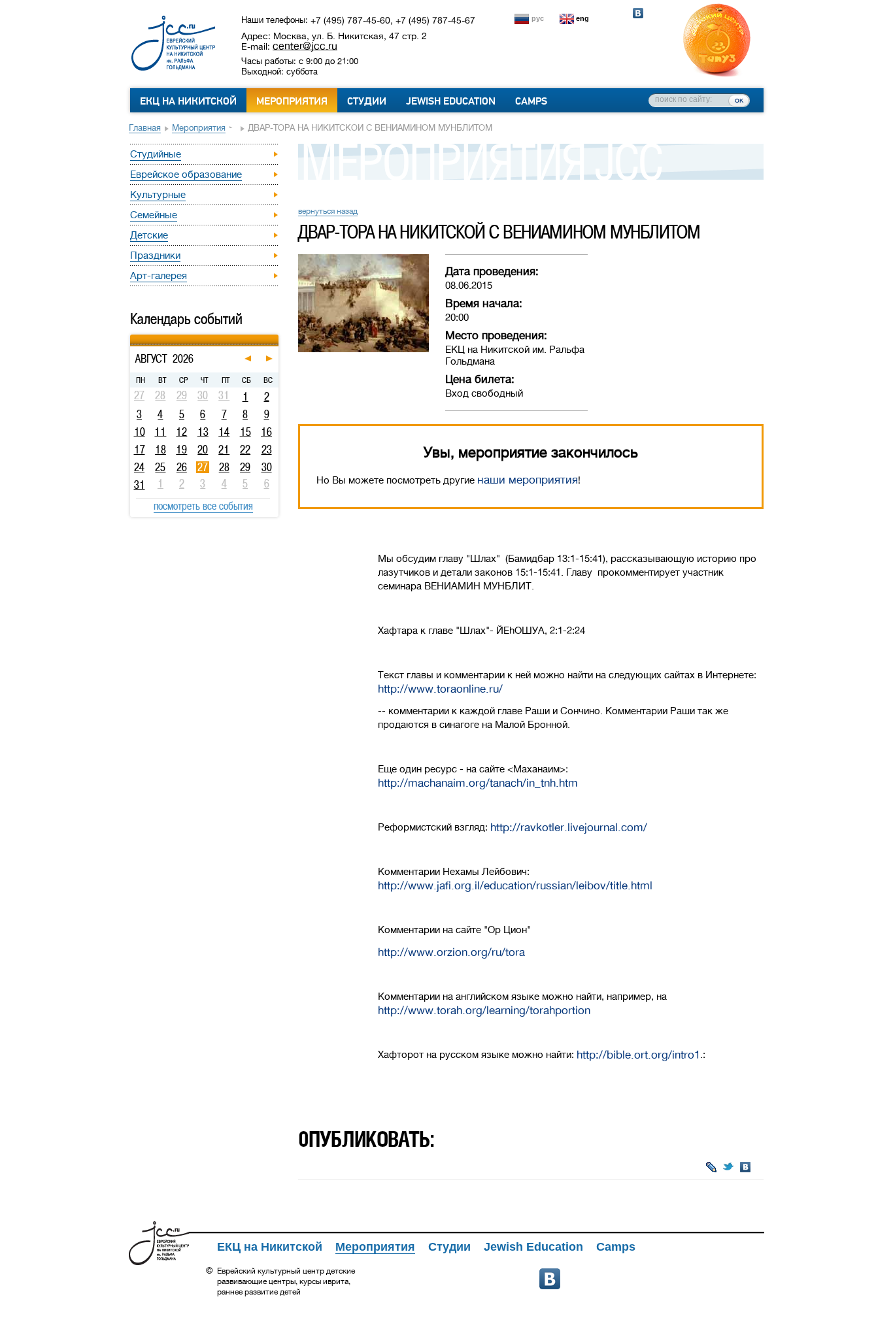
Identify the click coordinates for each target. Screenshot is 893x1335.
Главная (145, 128)
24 (139, 467)
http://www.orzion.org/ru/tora (451, 952)
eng (582, 18)
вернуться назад (328, 211)
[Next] (276, 336)
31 (139, 485)
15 (245, 432)
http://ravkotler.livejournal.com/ (568, 827)
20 (202, 449)
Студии (366, 101)
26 (182, 467)
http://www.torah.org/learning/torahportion (484, 1010)
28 (224, 467)
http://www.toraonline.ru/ (440, 689)
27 (202, 467)
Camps (531, 101)
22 (245, 449)
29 (245, 467)
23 (266, 449)
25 (160, 467)
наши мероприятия (527, 480)
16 (266, 432)
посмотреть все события (203, 505)
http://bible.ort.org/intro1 (638, 1055)
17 (139, 449)
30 (266, 467)
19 (181, 449)
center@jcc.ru (305, 45)
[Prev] (131, 336)
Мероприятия (292, 101)
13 (203, 432)
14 (223, 432)
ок (739, 100)
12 (181, 432)
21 (223, 449)
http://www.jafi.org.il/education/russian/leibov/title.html (515, 886)
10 (139, 432)
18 (160, 449)
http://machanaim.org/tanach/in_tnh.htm (478, 783)
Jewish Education (451, 101)
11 (160, 432)
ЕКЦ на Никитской (188, 101)
